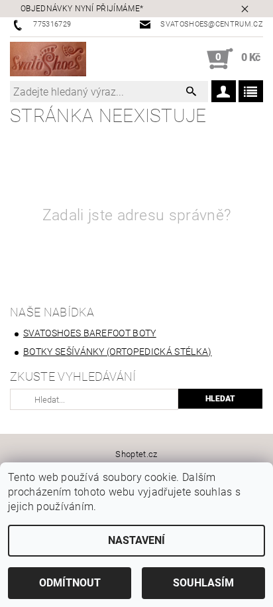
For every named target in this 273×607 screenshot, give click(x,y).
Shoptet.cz (136, 454)
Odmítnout (70, 582)
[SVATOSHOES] (48, 59)
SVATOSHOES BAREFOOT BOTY (89, 333)
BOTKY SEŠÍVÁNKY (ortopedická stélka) (117, 351)
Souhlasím (203, 582)
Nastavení (136, 540)
